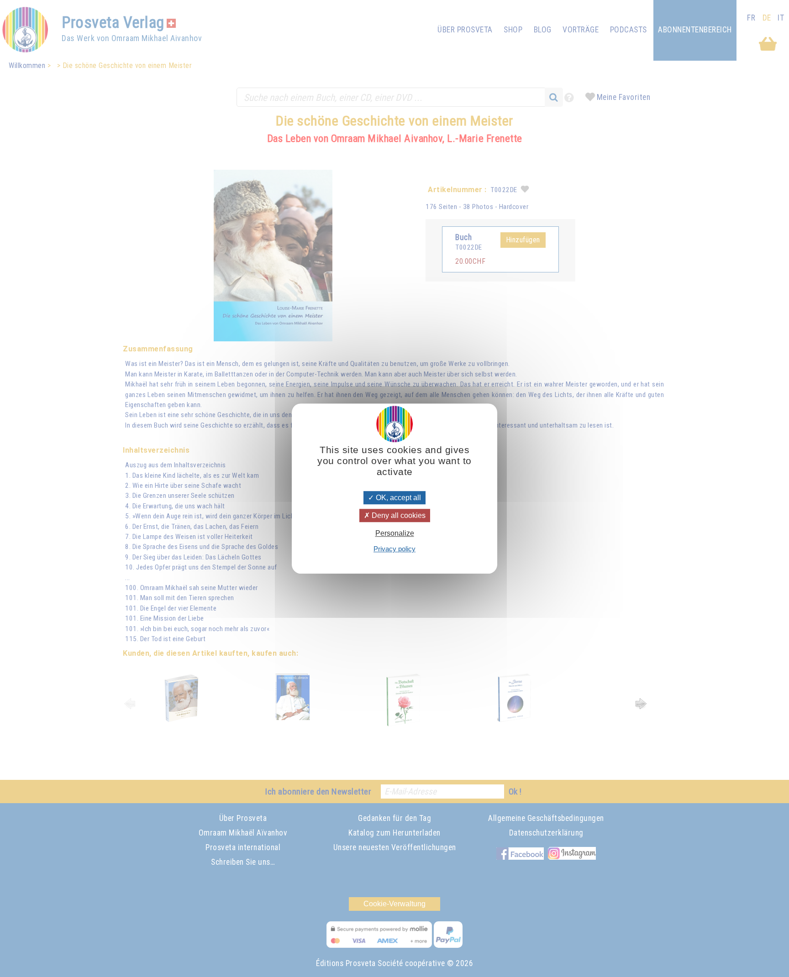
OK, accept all (397, 498)
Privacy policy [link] (394, 549)
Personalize (394, 533)
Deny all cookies (398, 515)
